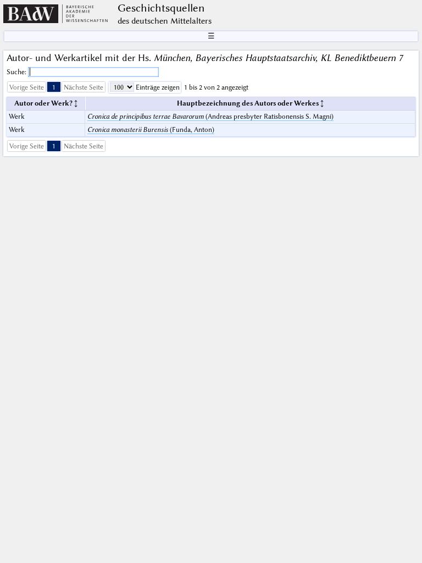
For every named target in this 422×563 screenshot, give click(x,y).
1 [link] (53, 87)
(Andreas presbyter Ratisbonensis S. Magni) (210, 116)
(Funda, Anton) (150, 129)
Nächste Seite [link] (83, 87)
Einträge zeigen (157, 87)
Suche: (17, 72)
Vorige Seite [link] (26, 87)
